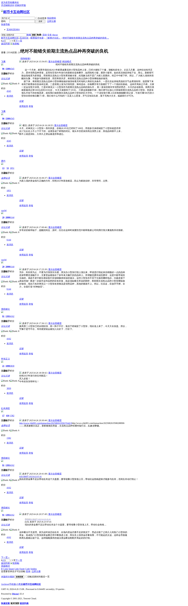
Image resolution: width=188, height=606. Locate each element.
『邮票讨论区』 (53, 38)
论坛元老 (5, 78)
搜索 (29, 35)
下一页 (19, 41)
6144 (12, 217)
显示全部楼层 (55, 61)
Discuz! (15, 594)
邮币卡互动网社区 (10, 38)
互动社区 (13, 29)
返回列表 (5, 43)
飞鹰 (3, 61)
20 (3, 217)
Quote (22, 569)
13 (3, 168)
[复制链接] (25, 58)
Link (17, 569)
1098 (8, 366)
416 (7, 415)
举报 (31, 106)
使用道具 (23, 106)
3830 (12, 366)
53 (8, 168)
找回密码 (51, 18)
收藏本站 (14, 2)
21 (3, 366)
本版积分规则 (7, 576)
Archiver (5, 584)
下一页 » (5, 557)
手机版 (12, 584)
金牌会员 (5, 178)
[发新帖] (14, 43)
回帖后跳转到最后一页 (39, 576)
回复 (21, 101)
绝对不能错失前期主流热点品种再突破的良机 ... (86, 38)
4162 (12, 316)
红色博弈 (5, 408)
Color (5, 569)
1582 (12, 415)
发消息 (10, 96)
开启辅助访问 (7, 5)
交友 (49, 35)
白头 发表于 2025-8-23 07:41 (30, 476)
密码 (3, 21)
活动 (44, 35)
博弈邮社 (5, 309)
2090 (8, 217)
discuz (55, 35)
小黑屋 (19, 584)
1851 (12, 168)
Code (27, 569)
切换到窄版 (20, 5)
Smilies (33, 569)
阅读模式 (66, 61)
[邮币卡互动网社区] (15, 12)
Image (11, 569)
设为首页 (5, 2)
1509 (8, 69)
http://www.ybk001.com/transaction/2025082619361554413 (45, 423)
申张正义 (5, 359)
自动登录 (42, 18)
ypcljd (3, 210)
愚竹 (3, 161)
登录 (28, 571)
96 (3, 69)
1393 (8, 316)
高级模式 (5, 566)
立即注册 (51, 21)
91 (3, 316)
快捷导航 (5, 24)
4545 (12, 69)
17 (3, 415)
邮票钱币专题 (37, 38)
